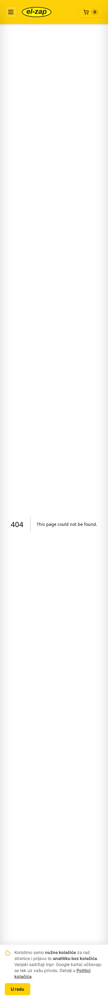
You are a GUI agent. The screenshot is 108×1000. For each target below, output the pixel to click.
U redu (17, 989)
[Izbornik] (11, 12)
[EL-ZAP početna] (37, 12)
